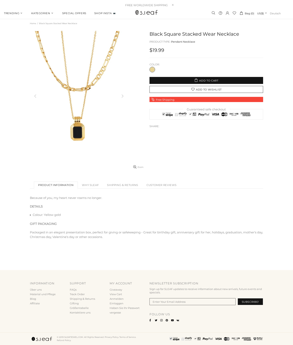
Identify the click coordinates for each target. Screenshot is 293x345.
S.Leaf (146, 13)
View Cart (116, 294)
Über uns (36, 289)
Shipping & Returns (82, 298)
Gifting (74, 303)
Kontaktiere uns (80, 312)
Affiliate (35, 303)
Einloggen (116, 303)
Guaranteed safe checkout (206, 109)
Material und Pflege (43, 294)
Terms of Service (127, 337)
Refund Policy (64, 340)
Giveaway (116, 289)
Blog (33, 298)
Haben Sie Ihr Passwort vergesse (125, 310)
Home (33, 23)
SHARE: (154, 126)
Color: (154, 64)
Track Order (77, 294)
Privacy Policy (111, 337)
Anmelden (117, 298)
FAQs (73, 289)
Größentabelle (79, 308)
